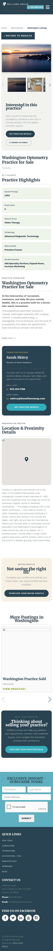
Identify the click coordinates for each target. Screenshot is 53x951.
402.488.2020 (36, 7)
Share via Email (19, 142)
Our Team (7, 840)
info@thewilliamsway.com (20, 902)
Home (4, 28)
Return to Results (19, 35)
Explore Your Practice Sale (26, 749)
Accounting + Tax (11, 856)
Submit (26, 818)
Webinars (7, 866)
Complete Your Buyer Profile (26, 593)
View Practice (14, 688)
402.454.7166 (17, 389)
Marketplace (17, 28)
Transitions (8, 851)
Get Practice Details (20, 134)
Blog (4, 871)
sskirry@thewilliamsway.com (27, 398)
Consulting (8, 846)
